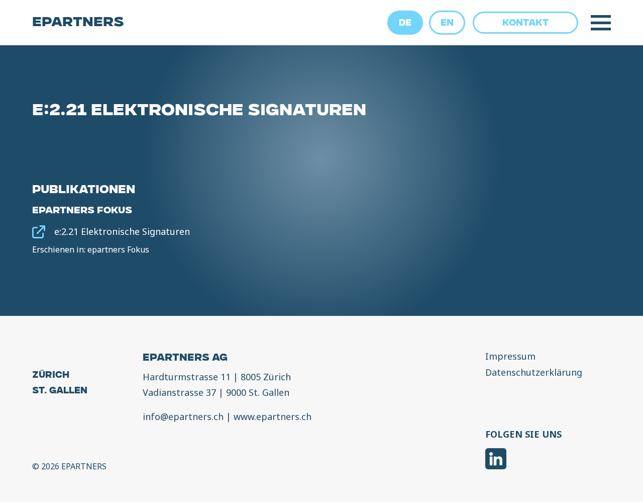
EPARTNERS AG (185, 358)
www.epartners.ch (272, 416)
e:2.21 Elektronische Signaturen (122, 231)
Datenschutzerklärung (533, 372)
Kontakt (525, 24)
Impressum (510, 356)
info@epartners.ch (183, 416)
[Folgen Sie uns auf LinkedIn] (495, 460)
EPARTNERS (78, 23)
